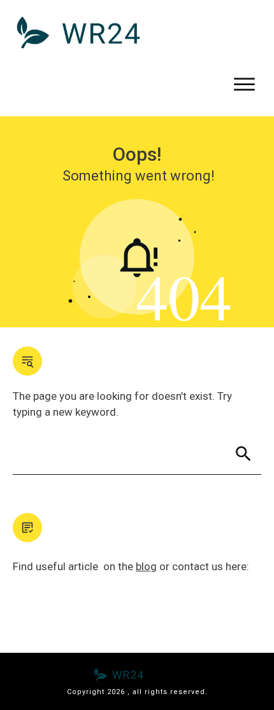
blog (146, 566)
